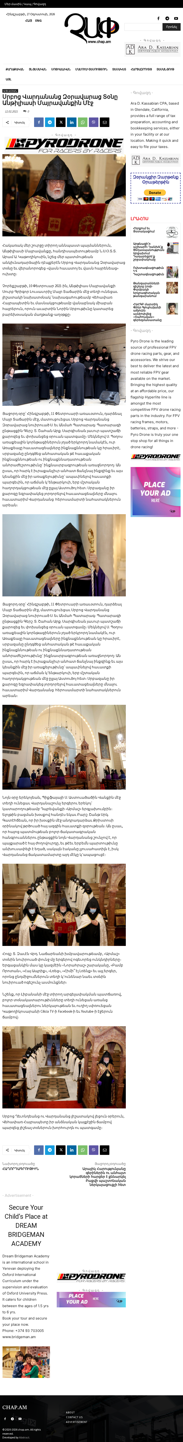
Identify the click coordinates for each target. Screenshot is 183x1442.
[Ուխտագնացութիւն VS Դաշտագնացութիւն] (172, 272)
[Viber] (93, 122)
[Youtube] (176, 18)
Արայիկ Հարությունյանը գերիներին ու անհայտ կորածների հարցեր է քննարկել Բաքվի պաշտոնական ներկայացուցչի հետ (98, 1177)
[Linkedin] (71, 122)
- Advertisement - (18, 1195)
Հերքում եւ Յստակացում (144, 230)
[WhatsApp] (82, 122)
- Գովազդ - (142, 92)
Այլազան (10, 90)
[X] (61, 122)
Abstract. (24, 1437)
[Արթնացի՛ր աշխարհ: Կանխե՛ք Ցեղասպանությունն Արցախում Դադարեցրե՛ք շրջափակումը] (172, 248)
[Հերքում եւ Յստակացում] (172, 233)
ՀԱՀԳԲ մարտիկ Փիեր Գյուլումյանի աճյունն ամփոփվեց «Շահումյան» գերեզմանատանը (147, 312)
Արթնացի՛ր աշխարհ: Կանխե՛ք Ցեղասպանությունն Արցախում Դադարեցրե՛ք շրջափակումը (148, 251)
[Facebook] (158, 18)
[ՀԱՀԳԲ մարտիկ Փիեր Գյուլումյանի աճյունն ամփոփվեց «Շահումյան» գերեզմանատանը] (172, 309)
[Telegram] (167, 18)
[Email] (104, 122)
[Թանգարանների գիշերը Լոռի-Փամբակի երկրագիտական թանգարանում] (172, 288)
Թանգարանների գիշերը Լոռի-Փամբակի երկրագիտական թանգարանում (146, 290)
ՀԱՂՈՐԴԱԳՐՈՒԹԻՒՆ (20, 1169)
